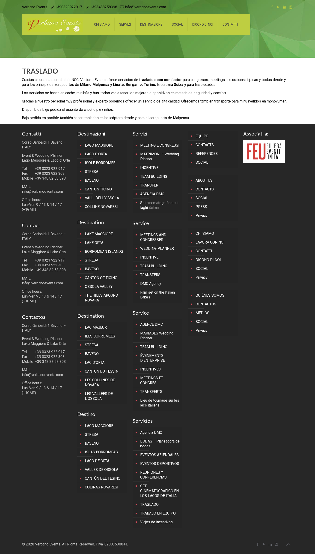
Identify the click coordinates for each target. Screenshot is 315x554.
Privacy (202, 215)
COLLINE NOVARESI (101, 207)
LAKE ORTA (94, 243)
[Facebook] (272, 7)
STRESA (91, 171)
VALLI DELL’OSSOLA (102, 198)
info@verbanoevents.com (145, 7)
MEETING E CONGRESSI (159, 145)
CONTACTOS (206, 304)
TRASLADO (149, 504)
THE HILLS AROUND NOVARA (101, 297)
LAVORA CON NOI (210, 242)
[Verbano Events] (55, 24)
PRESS (201, 207)
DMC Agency (150, 283)
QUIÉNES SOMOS (210, 295)
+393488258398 (103, 7)
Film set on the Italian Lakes (157, 294)
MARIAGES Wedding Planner (156, 335)
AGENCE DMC (151, 324)
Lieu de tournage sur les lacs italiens (159, 402)
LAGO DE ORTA (97, 461)
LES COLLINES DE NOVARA (100, 382)
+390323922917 (68, 7)
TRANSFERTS (151, 391)
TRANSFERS (150, 275)
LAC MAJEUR (96, 327)
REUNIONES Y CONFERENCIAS (153, 474)
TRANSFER (149, 185)
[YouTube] (278, 7)
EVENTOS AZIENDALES (159, 455)
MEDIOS (202, 313)
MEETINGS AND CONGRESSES (153, 237)
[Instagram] (290, 7)
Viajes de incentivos (156, 522)
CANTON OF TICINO (101, 278)
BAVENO (92, 180)
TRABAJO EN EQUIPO (158, 513)
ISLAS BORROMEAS (101, 452)
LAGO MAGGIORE (99, 145)
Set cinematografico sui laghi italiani (159, 205)
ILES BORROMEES (100, 336)
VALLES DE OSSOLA (101, 469)
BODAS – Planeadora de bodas (160, 443)
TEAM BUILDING (153, 176)
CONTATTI (204, 251)
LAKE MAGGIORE (99, 234)
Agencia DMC (151, 432)
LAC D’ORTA (94, 362)
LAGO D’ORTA (96, 154)
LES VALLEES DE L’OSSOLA (99, 396)
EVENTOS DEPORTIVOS (159, 463)
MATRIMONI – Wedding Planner (159, 156)
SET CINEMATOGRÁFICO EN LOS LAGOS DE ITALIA (159, 491)
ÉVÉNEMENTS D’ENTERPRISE (152, 358)
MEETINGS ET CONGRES (151, 380)
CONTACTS (205, 145)
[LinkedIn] (284, 7)
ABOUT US (204, 180)
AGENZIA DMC (152, 194)
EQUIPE (202, 136)
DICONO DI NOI (208, 260)
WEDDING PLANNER (157, 248)
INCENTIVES (150, 369)
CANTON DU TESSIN (101, 371)
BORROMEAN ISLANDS (104, 251)
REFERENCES (207, 153)
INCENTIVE (149, 168)
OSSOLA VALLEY (99, 286)
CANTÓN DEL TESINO (102, 478)
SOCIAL (202, 162)
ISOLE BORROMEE (100, 163)
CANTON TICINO (98, 189)
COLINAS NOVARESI (101, 487)
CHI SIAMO (205, 233)
